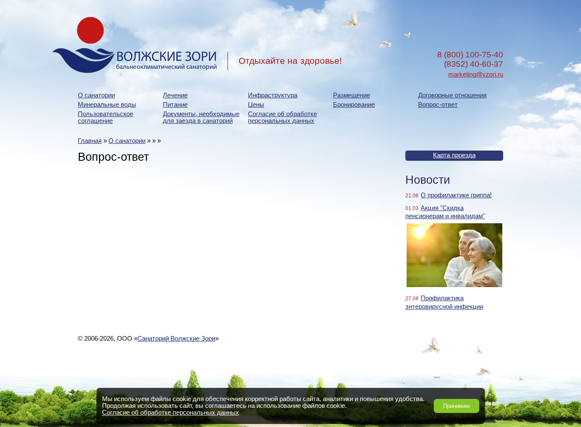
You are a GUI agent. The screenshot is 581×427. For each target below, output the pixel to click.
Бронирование (354, 104)
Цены (256, 104)
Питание (175, 104)
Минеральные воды (107, 104)
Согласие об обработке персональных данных (282, 117)
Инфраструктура (272, 95)
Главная (90, 140)
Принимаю (456, 406)
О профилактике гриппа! (456, 195)
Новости (427, 180)
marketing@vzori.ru (475, 74)
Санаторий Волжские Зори (176, 338)
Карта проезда (454, 155)
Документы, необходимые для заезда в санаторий (201, 117)
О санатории (96, 95)
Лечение (175, 95)
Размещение (351, 95)
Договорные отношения (452, 95)
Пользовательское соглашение (105, 117)
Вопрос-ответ (438, 104)
